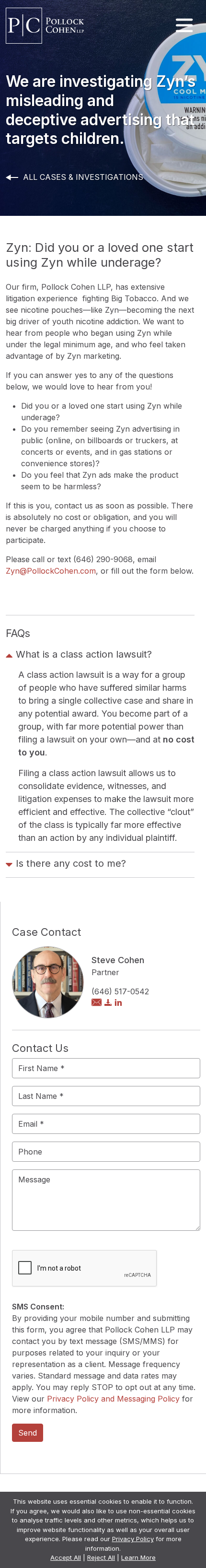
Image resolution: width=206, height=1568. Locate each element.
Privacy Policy (133, 1539)
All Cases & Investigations (83, 177)
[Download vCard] (108, 1003)
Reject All (101, 1557)
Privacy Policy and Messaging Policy (113, 1398)
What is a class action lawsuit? (84, 654)
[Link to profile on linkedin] (118, 1003)
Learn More (138, 1557)
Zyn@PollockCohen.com (51, 571)
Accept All (65, 1557)
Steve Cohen (118, 960)
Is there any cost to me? (71, 863)
